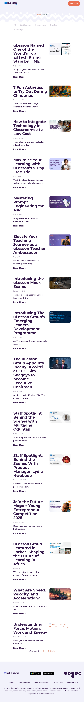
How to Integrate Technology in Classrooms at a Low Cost (29, 127)
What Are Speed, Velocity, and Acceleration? (29, 594)
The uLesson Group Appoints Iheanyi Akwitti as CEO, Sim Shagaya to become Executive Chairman (28, 373)
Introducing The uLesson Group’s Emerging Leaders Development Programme (29, 323)
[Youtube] (79, 673)
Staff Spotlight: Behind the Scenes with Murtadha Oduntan (28, 421)
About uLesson (24, 682)
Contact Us (10, 682)
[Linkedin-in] (72, 676)
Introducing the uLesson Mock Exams (28, 282)
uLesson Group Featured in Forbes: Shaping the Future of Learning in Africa (29, 554)
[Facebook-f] (72, 673)
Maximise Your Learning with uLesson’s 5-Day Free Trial (28, 166)
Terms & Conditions (41, 682)
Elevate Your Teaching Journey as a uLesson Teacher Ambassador (29, 244)
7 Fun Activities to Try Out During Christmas (30, 91)
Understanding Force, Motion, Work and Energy (30, 628)
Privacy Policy (58, 682)
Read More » (19, 76)
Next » (52, 651)
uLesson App (18, 30)
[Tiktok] (65, 673)
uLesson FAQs (72, 682)
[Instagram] (76, 673)
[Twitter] (69, 673)
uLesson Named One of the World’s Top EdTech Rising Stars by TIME (28, 53)
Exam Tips (53, 25)
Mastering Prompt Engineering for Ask (28, 204)
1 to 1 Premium (25, 25)
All (15, 25)
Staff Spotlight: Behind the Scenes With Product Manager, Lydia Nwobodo (28, 465)
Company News (40, 25)
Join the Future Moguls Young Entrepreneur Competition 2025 (28, 509)
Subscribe (74, 4)
